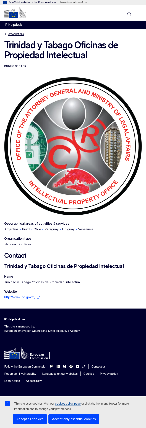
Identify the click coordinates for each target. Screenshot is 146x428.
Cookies (89, 373)
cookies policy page (68, 403)
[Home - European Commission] (15, 12)
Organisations (16, 33)
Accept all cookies (29, 419)
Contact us (99, 366)
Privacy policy (109, 373)
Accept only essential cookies (74, 419)
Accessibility (34, 381)
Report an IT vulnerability (20, 373)
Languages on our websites (60, 373)
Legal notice (12, 381)
